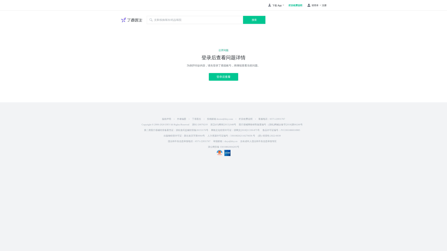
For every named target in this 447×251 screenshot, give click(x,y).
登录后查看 (223, 76)
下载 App (277, 5)
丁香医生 (196, 119)
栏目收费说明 (295, 5)
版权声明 (166, 119)
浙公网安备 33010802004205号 (223, 147)
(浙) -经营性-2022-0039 (269, 135)
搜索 (254, 19)
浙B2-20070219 (200, 124)
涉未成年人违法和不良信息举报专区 (258, 141)
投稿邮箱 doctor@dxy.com (220, 119)
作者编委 (181, 119)
